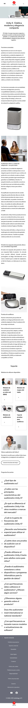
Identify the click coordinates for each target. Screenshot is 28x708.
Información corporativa (13, 687)
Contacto (13, 661)
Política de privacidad (13, 678)
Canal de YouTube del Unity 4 (10, 462)
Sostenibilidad (13, 658)
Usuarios (13, 683)
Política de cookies (13, 666)
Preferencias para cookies (13, 670)
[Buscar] (23, 3)
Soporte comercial (13, 645)
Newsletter (13, 649)
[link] (7, 390)
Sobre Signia (13, 654)
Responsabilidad (13, 673)
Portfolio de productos (13, 642)
